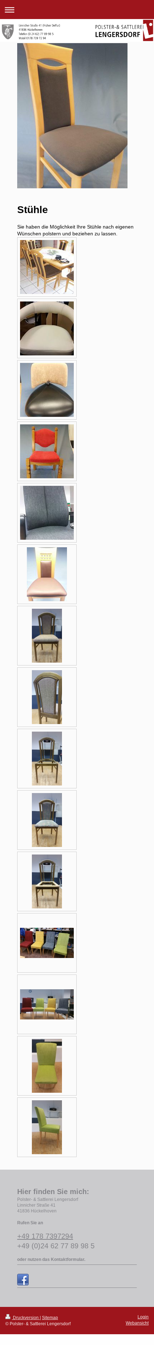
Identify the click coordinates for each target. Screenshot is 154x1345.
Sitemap (50, 1317)
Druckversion (26, 1317)
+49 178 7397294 (45, 1236)
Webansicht (137, 1323)
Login (143, 1316)
